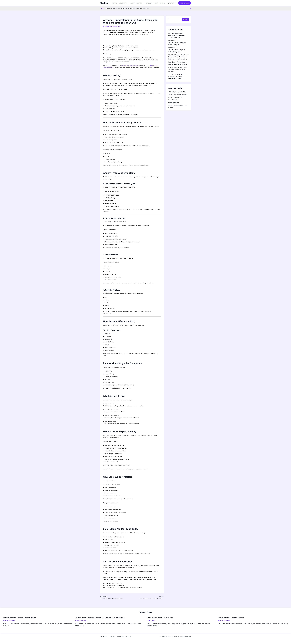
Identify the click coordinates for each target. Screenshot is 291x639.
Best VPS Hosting (173, 100)
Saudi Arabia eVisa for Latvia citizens (159, 618)
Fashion (132, 3)
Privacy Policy (120, 636)
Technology (148, 3)
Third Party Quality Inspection (177, 91)
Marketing (139, 3)
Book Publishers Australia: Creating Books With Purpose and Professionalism (177, 35)
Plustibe (104, 3)
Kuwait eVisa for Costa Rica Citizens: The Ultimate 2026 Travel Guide (100, 618)
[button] (175, 3)
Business (114, 3)
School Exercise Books (174, 97)
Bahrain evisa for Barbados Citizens (231, 618)
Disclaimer (128, 636)
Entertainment (123, 3)
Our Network (103, 636)
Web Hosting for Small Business (177, 94)
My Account (170, 3)
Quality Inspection (173, 102)
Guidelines (112, 636)
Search (185, 19)
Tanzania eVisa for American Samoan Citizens (19, 618)
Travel (155, 3)
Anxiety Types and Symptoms (129, 65)
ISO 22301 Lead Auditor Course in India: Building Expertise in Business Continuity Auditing (178, 57)
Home (102, 8)
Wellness (162, 3)
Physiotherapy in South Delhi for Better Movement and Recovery (177, 69)
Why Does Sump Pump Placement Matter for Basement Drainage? (175, 76)
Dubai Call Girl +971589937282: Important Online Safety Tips (177, 42)
